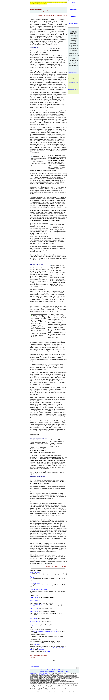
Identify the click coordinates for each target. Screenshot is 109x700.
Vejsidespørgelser (35, 583)
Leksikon (73, 20)
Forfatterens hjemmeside (72, 72)
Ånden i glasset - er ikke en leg (38, 589)
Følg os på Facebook (35, 666)
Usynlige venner (34, 577)
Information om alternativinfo (47, 671)
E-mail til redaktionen (43, 673)
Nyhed (71, 9)
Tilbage (67, 671)
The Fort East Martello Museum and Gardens (45, 631)
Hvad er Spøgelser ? (35, 572)
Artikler (73, 6)
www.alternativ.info (33, 673)
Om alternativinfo (73, 23)
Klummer (73, 16)
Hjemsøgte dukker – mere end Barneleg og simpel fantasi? (73, 84)
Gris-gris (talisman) (35, 625)
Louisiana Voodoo (35, 621)
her (56, 687)
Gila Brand (47, 651)
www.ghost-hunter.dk (35, 600)
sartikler (75, 9)
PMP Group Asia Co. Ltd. (43, 674)
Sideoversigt (60, 671)
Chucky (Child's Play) (36, 605)
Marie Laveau (33, 618)
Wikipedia (36, 644)
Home (73, 2)
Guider (73, 13)
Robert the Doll (34, 597)
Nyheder (48, 670)
